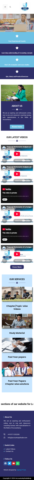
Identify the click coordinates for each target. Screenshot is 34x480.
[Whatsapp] (17, 463)
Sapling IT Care (21, 470)
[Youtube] (13, 463)
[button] (10, 7)
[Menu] (5, 7)
